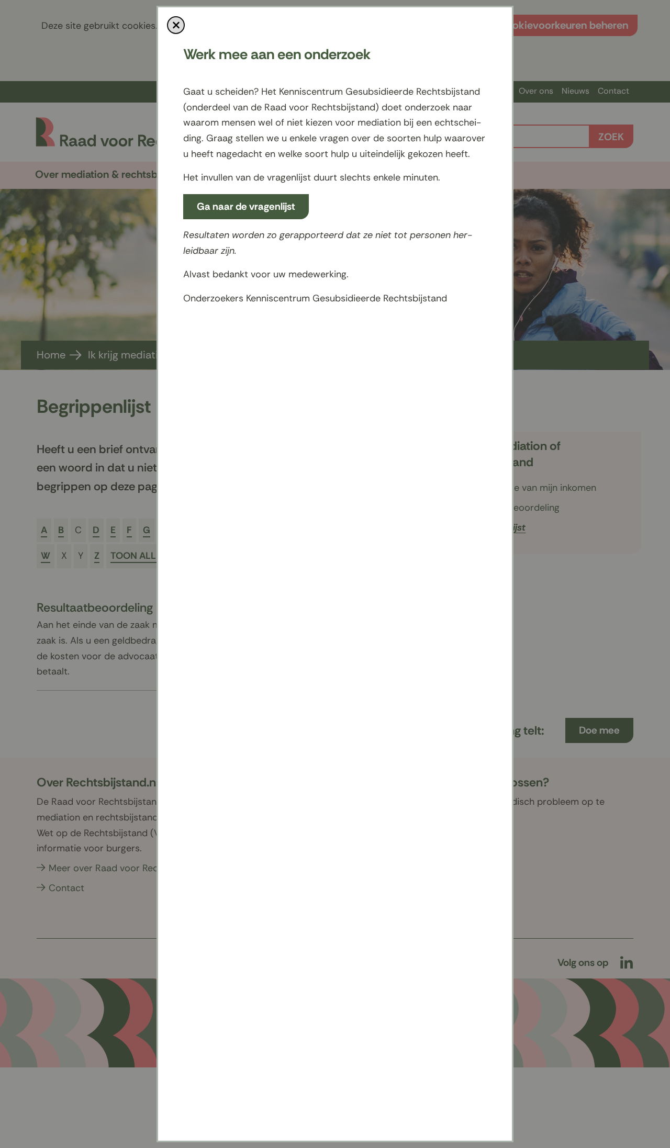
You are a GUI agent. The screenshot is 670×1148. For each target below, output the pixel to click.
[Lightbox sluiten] (176, 25)
